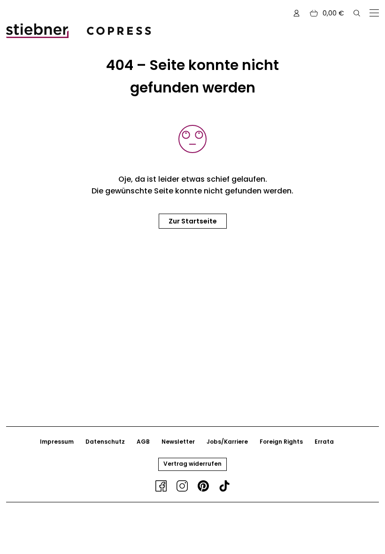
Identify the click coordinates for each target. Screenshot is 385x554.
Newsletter (178, 442)
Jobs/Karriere (227, 442)
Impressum (57, 442)
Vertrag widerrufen (192, 464)
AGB (143, 442)
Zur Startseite (193, 221)
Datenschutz (105, 442)
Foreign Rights (281, 442)
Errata (324, 442)
